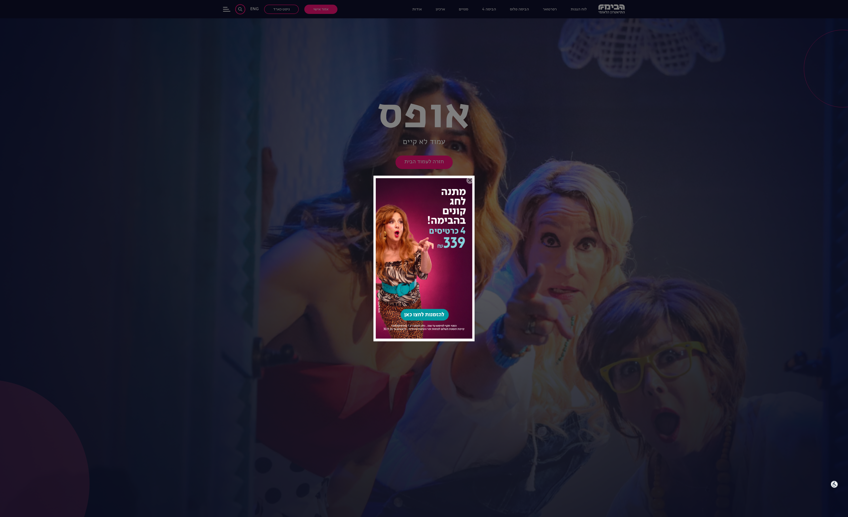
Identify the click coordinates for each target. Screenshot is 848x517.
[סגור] (469, 180)
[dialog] (424, 258)
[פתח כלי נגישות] (834, 484)
